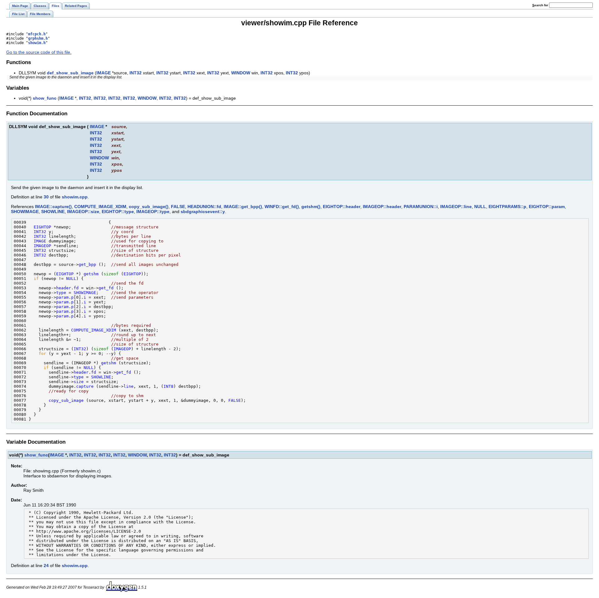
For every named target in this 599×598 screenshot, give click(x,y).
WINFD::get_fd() (282, 206)
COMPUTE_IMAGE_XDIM (100, 206)
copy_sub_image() (148, 206)
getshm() (310, 206)
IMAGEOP (42, 245)
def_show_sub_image (70, 72)
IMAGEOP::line (456, 206)
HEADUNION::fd (204, 206)
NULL (480, 206)
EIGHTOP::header (341, 206)
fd (76, 288)
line (129, 386)
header (63, 288)
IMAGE (103, 72)
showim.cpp (75, 196)
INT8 (168, 386)
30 (46, 196)
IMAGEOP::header (382, 206)
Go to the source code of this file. (38, 52)
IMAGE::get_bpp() (243, 206)
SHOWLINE (53, 211)
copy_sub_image (66, 400)
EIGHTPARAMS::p (507, 206)
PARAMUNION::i (421, 206)
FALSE (178, 206)
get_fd (106, 288)
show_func (44, 98)
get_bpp (87, 264)
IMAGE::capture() (53, 206)
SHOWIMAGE (25, 211)
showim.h (37, 43)
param (62, 297)
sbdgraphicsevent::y (203, 211)
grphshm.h (38, 38)
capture (85, 386)
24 (46, 565)
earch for (540, 5)
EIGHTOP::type (118, 211)
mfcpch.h (37, 34)
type (61, 292)
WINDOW (240, 72)
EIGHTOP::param (547, 206)
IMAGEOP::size (83, 211)
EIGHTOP (42, 227)
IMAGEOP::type (152, 211)
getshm (91, 274)
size (79, 381)
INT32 (135, 72)
